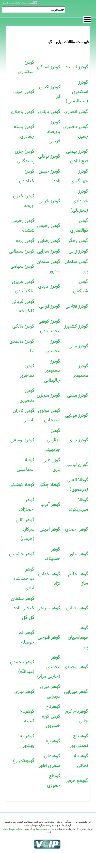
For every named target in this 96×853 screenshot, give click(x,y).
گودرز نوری (78, 440)
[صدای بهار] (47, 843)
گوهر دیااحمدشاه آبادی (23, 579)
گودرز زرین (78, 251)
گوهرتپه (53, 741)
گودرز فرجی (49, 306)
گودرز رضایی (49, 240)
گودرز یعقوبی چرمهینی (52, 440)
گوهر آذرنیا (50, 504)
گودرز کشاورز (76, 326)
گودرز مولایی (76, 415)
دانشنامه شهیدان (15, 829)
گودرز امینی (23, 91)
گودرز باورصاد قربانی (53, 131)
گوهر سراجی (48, 608)
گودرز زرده (25, 240)
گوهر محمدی (76, 667)
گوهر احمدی (76, 529)
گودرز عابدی (49, 286)
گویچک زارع (23, 760)
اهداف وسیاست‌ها (45, 829)
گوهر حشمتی (21, 554)
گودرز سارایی (48, 251)
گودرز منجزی (48, 395)
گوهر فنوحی (49, 637)
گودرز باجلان (22, 111)
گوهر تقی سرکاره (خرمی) (25, 529)
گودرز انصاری (76, 111)
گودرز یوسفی (22, 440)
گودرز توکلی (49, 156)
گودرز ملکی (77, 395)
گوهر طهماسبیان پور (78, 637)
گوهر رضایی (77, 608)
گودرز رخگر (78, 240)
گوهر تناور (78, 554)
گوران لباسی (76, 464)
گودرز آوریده (76, 67)
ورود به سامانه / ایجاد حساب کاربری (18, 2)
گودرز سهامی (22, 266)
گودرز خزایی (49, 201)
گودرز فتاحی (76, 306)
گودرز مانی (78, 346)
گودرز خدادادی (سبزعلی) (79, 201)
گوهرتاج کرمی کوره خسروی (51, 716)
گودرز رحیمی (48, 225)
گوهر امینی (50, 529)
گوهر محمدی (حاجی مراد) (48, 667)
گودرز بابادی (49, 111)
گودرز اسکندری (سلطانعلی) (77, 92)
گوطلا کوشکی (21, 484)
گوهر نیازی (24, 691)
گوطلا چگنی (49, 484)
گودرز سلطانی (21, 251)
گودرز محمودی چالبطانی (52, 371)
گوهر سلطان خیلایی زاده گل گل (22, 608)
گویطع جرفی (76, 780)
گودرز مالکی (23, 326)
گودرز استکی (48, 67)
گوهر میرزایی (76, 691)
